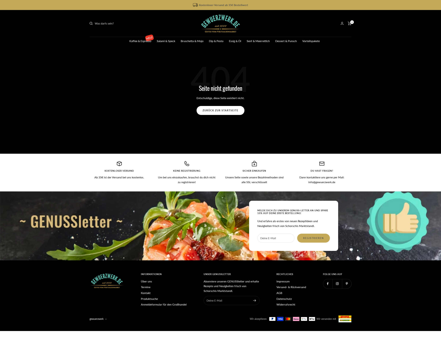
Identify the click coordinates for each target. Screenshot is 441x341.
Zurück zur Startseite (220, 110)
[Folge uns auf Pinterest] (346, 283)
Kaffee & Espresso (140, 41)
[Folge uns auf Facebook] (327, 283)
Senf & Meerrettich (258, 41)
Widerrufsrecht (285, 304)
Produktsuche (149, 298)
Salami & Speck (166, 41)
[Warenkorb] (349, 23)
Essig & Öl (235, 41)
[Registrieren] (254, 300)
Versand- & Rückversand (291, 287)
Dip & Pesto (216, 41)
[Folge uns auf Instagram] (337, 283)
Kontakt (146, 292)
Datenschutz (284, 298)
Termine (145, 287)
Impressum (283, 281)
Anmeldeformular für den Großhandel (164, 304)
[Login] (342, 23)
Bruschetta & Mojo (192, 41)
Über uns (146, 281)
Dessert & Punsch (286, 41)
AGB (279, 292)
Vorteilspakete (311, 41)
